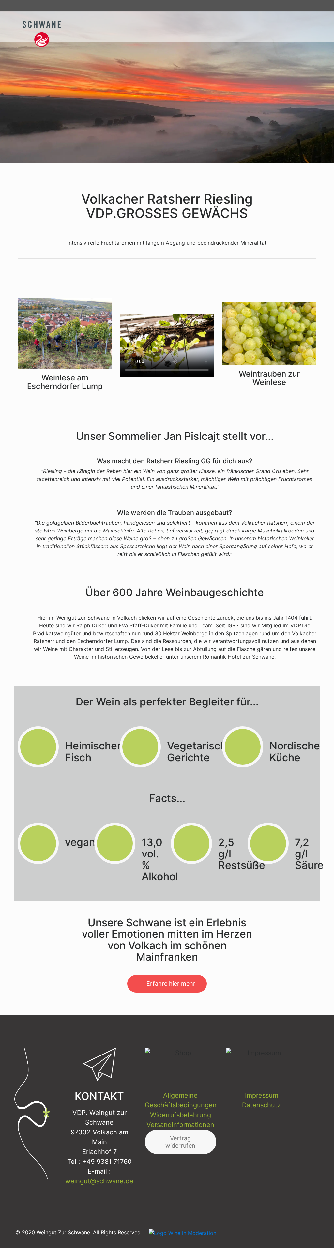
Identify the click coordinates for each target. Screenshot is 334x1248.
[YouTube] (288, 5)
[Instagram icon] (306, 1232)
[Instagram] (267, 5)
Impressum (261, 1095)
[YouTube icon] (291, 1232)
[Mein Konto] (310, 5)
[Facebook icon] (277, 1232)
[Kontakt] (299, 5)
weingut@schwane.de (99, 1181)
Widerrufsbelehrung (180, 1115)
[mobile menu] (309, 26)
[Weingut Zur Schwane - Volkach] (48, 26)
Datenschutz (261, 1105)
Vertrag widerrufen (180, 1142)
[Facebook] (277, 5)
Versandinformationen (180, 1125)
